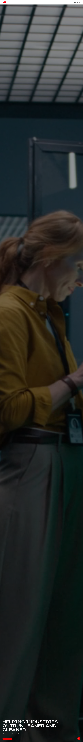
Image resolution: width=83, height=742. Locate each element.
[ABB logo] (4, 2)
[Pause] (78, 738)
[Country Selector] (75, 2)
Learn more (6, 738)
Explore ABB (67, 2)
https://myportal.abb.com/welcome (80, 2)
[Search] (77, 2)
